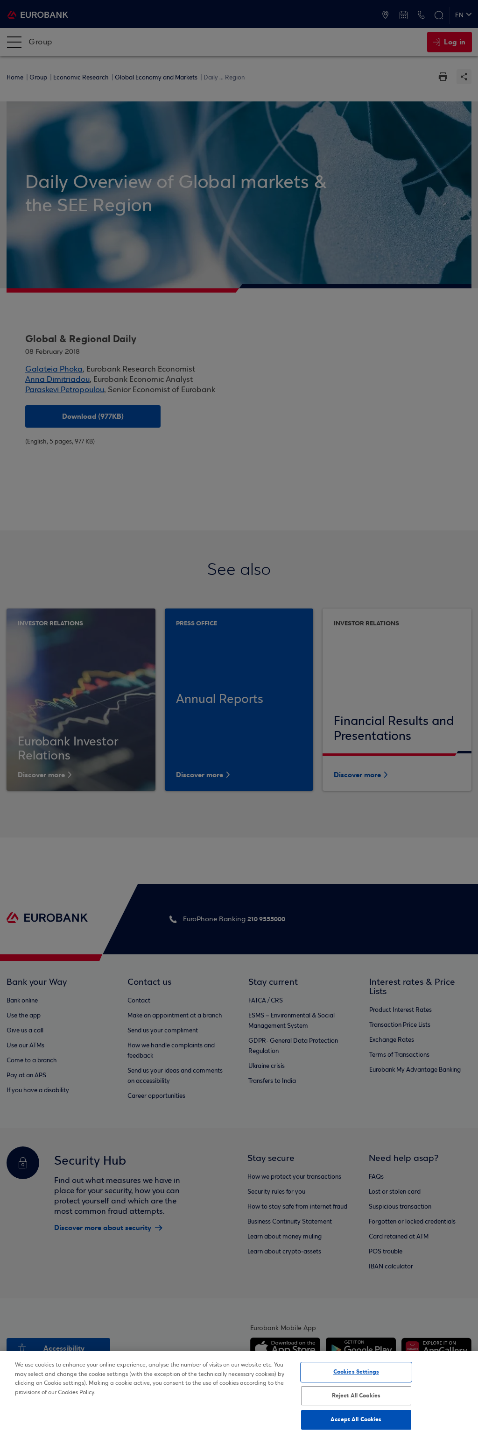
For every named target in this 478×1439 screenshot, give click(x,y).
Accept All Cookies (355, 1419)
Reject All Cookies (356, 1395)
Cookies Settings (356, 1371)
